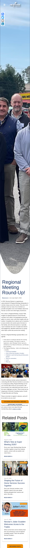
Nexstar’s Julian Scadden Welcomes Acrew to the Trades (15, 524)
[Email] (2, 20)
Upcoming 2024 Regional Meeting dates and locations (15, 402)
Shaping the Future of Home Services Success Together (14, 483)
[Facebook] (2, 14)
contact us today (16, 409)
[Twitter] (2, 17)
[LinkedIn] (2, 23)
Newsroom (5, 298)
